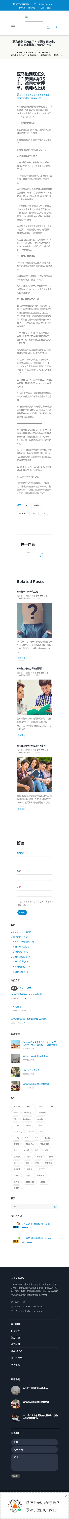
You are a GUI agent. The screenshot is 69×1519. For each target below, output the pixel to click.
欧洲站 (51, 1156)
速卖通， (43, 1182)
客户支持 (21, 8)
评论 (21, 988)
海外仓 (16, 1163)
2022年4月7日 (28, 1048)
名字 (18, 871)
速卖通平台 (29, 1182)
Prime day (18, 1131)
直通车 (29, 1169)
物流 (27, 1163)
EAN (51, 1106)
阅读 (14, 988)
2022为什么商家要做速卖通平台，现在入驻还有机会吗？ (40, 1416)
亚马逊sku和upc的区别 (27, 591)
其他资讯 (19, 952)
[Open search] (55, 27)
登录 (49, 8)
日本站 (39, 1156)
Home (19, 52)
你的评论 (20, 853)
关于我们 (15, 1344)
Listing (16, 1125)
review (31, 1131)
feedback (26, 1119)
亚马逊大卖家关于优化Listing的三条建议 (29, 1018)
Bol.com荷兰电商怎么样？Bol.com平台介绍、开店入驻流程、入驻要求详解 (40, 1043)
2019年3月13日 (17, 998)
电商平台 (48, 1163)
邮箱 (18, 887)
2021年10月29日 (23, 673)
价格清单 (15, 1330)
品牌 (47, 1150)
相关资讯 (29, 52)
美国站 (16, 1175)
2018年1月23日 (17, 1023)
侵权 (15, 1150)
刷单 (37, 1150)
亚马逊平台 (29, 1144)
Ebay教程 (19, 961)
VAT (26, 505)
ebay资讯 (19, 946)
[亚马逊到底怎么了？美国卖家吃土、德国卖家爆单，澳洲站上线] (34, 96)
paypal (28, 1125)
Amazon (17, 1106)
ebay (16, 1112)
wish (36, 1138)
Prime (40, 1125)
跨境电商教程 (19, 957)
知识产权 (42, 1169)
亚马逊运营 (44, 1144)
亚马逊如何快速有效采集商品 (36, 1083)
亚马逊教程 (20, 966)
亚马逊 (36, 505)
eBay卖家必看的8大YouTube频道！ (27, 994)
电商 (37, 1163)
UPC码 (16, 1138)
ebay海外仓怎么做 (31, 1070)
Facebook (42, 1112)
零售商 (16, 1188)
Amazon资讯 (43, 52)
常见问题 (31, 8)
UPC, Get (42, 554)
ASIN (28, 1106)
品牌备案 (17, 1156)
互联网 (47, 1138)
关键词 (26, 1150)
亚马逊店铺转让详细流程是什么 (31, 668)
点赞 (29, 988)
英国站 (27, 1175)
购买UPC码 (16, 1351)
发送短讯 (15, 1476)
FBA (15, 1119)
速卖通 (16, 1182)
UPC (42, 1131)
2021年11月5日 (23, 596)
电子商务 (17, 1169)
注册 (42, 8)
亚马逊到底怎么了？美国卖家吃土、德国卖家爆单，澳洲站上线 (31, 81)
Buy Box (40, 1106)
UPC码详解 (16, 1006)
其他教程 (19, 971)
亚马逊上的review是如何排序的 (31, 745)
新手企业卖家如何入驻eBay (35, 1056)
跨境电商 (40, 1175)
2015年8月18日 (17, 1010)
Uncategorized (23, 598)
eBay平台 (27, 1112)
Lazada (40, 1119)
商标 (28, 1156)
